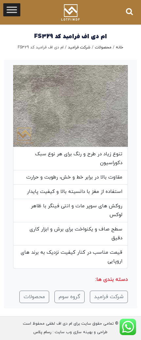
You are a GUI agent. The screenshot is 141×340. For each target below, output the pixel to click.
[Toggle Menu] (12, 10)
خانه (119, 47)
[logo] (70, 12)
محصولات (103, 47)
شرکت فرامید (79, 47)
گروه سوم (69, 296)
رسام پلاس (42, 332)
